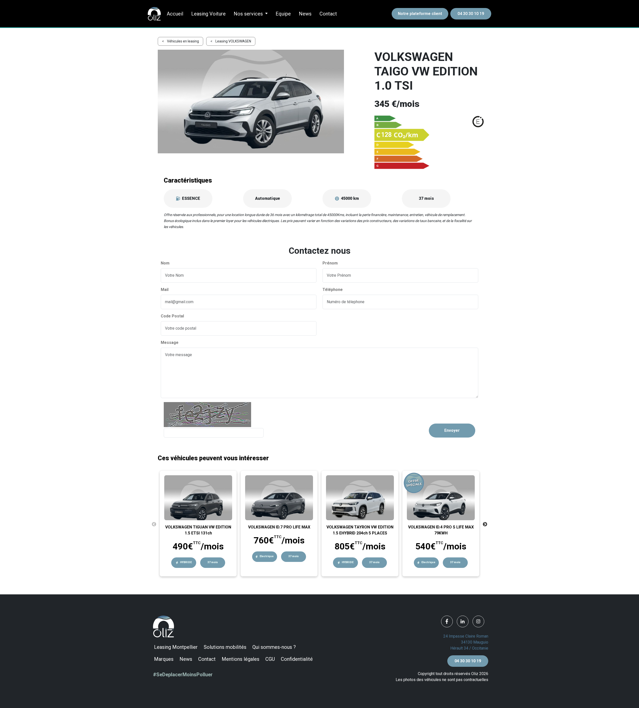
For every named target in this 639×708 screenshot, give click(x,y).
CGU (270, 659)
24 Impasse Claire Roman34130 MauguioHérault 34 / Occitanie (465, 642)
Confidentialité (297, 659)
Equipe (283, 14)
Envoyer (452, 430)
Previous (154, 524)
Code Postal (172, 316)
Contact (328, 14)
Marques (163, 659)
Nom (165, 263)
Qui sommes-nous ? (274, 647)
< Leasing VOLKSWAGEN (230, 41)
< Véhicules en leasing (180, 41)
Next (484, 524)
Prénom (330, 263)
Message (169, 342)
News (305, 14)
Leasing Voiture (208, 14)
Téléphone (332, 289)
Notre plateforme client (420, 13)
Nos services (248, 14)
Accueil (175, 14)
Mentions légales (240, 659)
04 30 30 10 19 (471, 13)
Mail (164, 289)
